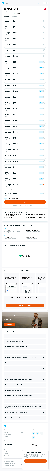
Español (21, 443)
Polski (21, 438)
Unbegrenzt (7, 16)
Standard (14, 16)
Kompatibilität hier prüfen (33, 218)
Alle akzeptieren (35, 461)
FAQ (5, 438)
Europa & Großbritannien (9, 447)
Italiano (21, 445)
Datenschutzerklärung (9, 461)
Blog (5, 440)
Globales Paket (7, 455)
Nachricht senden (9, 324)
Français (21, 434)
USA (5, 449)
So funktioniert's (7, 434)
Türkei (5, 451)
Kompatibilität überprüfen (25, 305)
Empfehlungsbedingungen (10, 463)
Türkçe (21, 447)
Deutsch (21, 436)
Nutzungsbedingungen (9, 465)
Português (22, 440)
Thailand (6, 453)
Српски (21, 442)
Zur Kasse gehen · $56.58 (25, 202)
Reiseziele (6, 432)
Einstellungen (35, 465)
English (21, 432)
